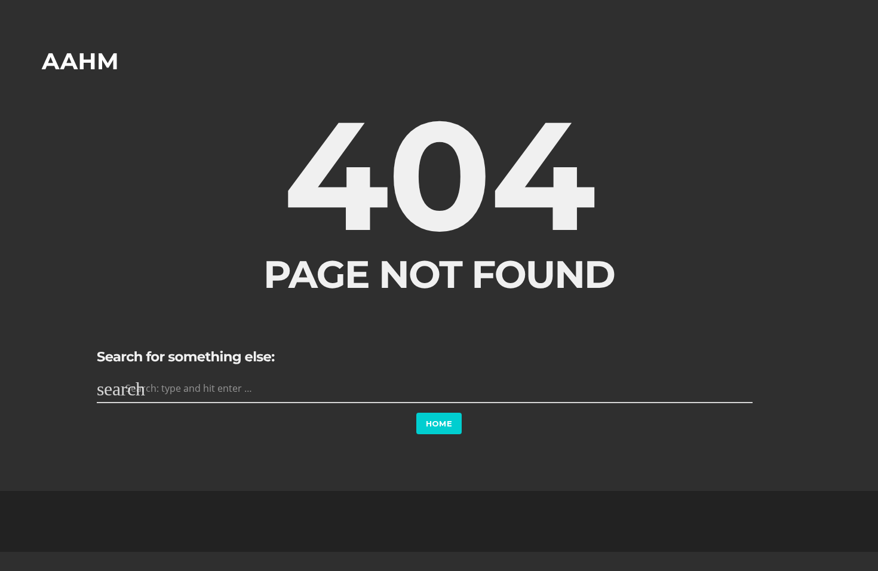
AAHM (80, 61)
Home (439, 423)
